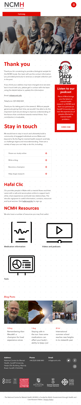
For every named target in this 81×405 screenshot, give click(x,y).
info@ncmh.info (15, 95)
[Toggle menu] (73, 4)
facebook (75, 360)
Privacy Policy (48, 399)
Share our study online (17, 153)
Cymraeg (21, 14)
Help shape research (16, 174)
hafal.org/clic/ (27, 201)
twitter (68, 360)
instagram (75, 366)
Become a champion (16, 167)
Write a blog (13, 160)
